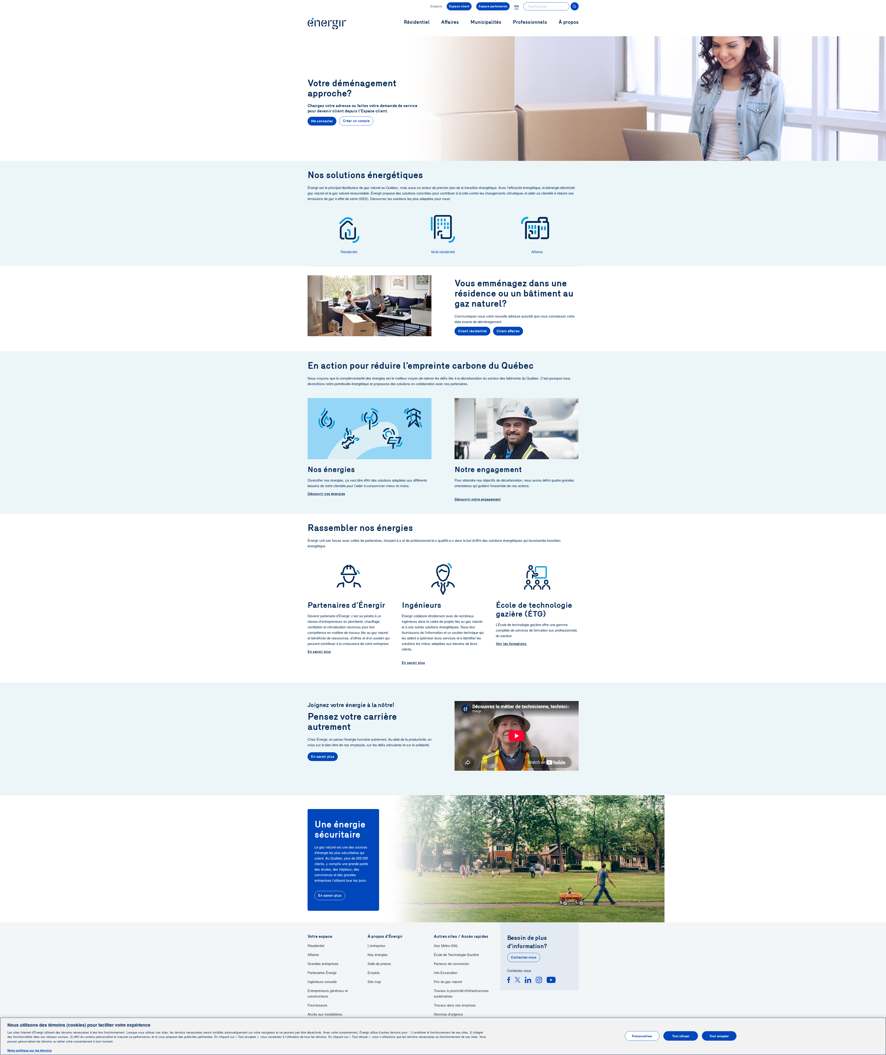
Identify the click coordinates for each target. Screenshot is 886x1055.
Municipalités (485, 22)
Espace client (459, 6)
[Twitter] (517, 980)
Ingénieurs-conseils (322, 981)
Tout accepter (719, 1036)
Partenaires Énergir (322, 972)
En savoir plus (319, 652)
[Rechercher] (575, 6)
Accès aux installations (325, 1014)
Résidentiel (316, 945)
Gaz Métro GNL (446, 945)
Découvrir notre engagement (478, 499)
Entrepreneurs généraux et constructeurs (328, 993)
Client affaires (508, 331)
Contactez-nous (523, 957)
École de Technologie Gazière (456, 954)
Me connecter (322, 121)
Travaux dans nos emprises (455, 1005)
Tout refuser (681, 1036)
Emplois (436, 6)
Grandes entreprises (323, 963)
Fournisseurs (317, 1005)
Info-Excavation (445, 972)
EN (516, 6)
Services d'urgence (448, 1014)
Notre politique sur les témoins (29, 1050)
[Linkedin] (528, 980)
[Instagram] (539, 980)
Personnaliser (642, 1036)
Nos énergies (378, 954)
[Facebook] (508, 980)
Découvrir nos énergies (326, 494)
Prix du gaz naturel (448, 981)
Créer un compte (356, 121)
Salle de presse (379, 963)
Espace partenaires (493, 6)
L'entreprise (376, 945)
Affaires (313, 954)
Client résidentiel (472, 331)
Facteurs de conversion (451, 963)
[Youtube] (551, 980)
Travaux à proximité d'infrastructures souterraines (461, 993)
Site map (374, 981)
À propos (569, 22)
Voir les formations (511, 644)
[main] (443, 1036)
